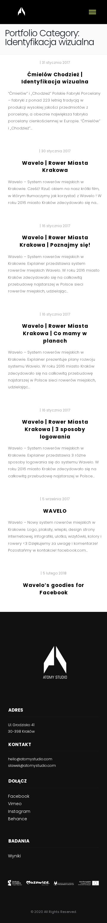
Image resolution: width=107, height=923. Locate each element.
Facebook (18, 796)
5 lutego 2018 (55, 573)
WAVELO (55, 510)
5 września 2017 (56, 498)
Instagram (19, 811)
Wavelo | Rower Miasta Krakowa (55, 166)
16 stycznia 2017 (56, 225)
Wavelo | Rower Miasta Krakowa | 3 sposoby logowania (55, 429)
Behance (17, 819)
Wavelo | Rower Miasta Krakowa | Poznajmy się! (55, 241)
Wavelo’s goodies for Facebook (53, 589)
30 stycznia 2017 (56, 150)
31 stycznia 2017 (56, 62)
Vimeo (15, 804)
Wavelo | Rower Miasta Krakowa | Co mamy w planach (55, 333)
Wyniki (14, 856)
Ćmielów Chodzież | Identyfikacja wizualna (55, 78)
